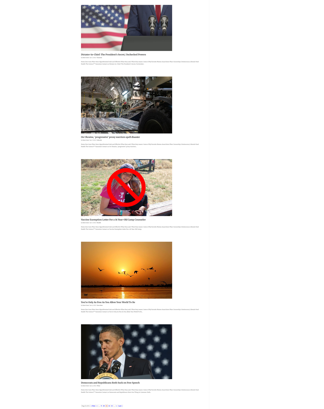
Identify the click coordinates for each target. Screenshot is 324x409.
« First (93, 406)
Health (99, 222)
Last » (120, 406)
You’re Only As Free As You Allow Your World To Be (108, 302)
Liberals (99, 140)
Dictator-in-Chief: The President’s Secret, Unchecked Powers (113, 54)
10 (104, 406)
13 (112, 406)
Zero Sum (100, 305)
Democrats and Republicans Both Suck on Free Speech (110, 382)
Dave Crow (86, 57)
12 (109, 406)
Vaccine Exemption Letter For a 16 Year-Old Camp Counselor (113, 219)
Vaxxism (99, 57)
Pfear (98, 386)
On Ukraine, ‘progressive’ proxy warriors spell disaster (110, 137)
